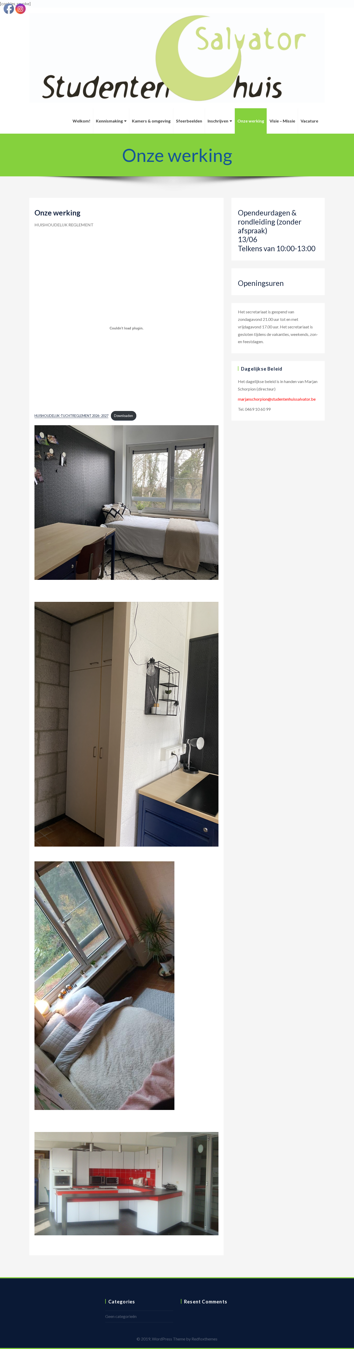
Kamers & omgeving (151, 120)
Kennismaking (109, 120)
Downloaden (123, 416)
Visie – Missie (282, 120)
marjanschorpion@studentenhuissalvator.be (277, 398)
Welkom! (81, 120)
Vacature (309, 120)
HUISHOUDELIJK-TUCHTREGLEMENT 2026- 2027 (71, 416)
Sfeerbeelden (189, 120)
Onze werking (250, 120)
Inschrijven (218, 120)
